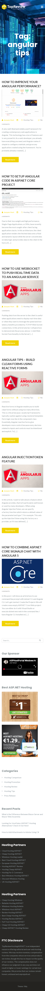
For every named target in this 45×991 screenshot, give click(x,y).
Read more (10, 159)
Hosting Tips (28, 120)
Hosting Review (10, 786)
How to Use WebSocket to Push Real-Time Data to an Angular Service (21, 273)
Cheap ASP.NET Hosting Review (15, 928)
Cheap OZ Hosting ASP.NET (13, 925)
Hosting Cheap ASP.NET (12, 869)
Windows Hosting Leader (12, 857)
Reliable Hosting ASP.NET (13, 903)
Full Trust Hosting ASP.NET (13, 922)
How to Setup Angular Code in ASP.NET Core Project (21, 180)
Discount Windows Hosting (13, 879)
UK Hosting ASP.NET (11, 882)
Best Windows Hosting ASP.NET (15, 875)
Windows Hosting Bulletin (12, 906)
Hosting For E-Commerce (12, 872)
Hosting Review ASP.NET (12, 918)
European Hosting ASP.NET (13, 863)
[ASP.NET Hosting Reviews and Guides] (13, 7)
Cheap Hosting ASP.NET (12, 854)
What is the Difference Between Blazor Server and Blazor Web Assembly (22, 815)
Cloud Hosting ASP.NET (12, 851)
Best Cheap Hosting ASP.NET (14, 915)
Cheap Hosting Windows (12, 900)
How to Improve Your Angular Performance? (21, 84)
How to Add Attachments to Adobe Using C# (20, 832)
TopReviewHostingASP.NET (13, 946)
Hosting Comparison (12, 777)
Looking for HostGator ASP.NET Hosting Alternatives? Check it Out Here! (19, 824)
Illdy (25, 986)
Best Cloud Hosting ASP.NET (14, 860)
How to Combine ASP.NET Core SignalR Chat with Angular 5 (22, 551)
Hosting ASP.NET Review (12, 866)
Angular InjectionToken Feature (22, 459)
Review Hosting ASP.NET (12, 912)
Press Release (9, 795)
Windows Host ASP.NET (12, 909)
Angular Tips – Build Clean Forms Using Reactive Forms (18, 364)
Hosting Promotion (12, 782)
